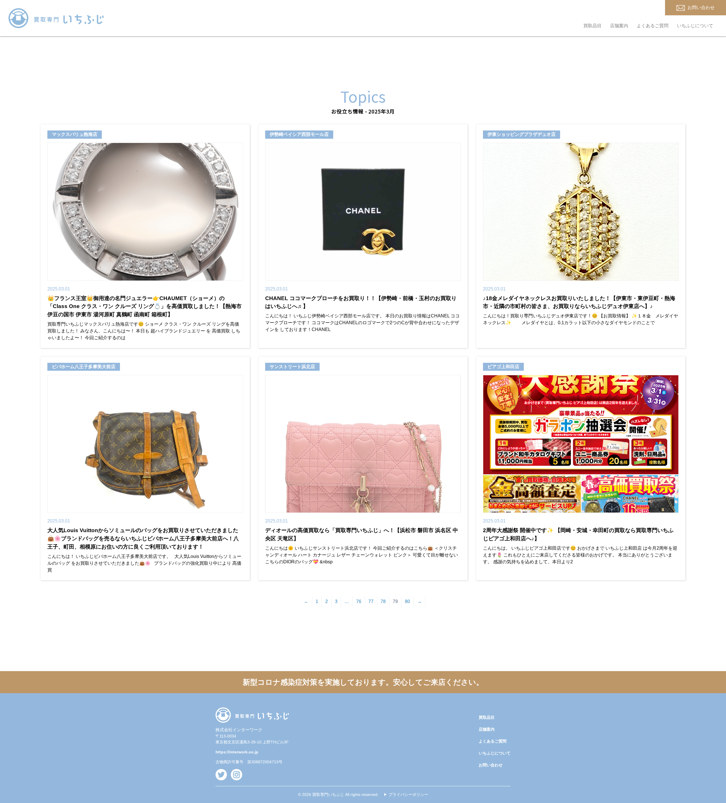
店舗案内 (619, 25)
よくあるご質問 (652, 25)
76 (358, 601)
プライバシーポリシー (408, 794)
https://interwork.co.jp (237, 752)
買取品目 (592, 25)
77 (370, 601)
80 (407, 601)
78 (383, 601)
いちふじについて (695, 25)
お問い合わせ (491, 765)
